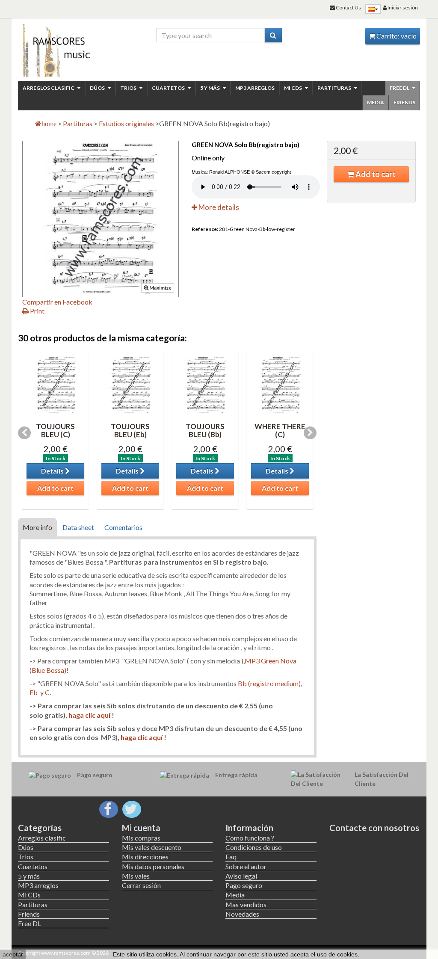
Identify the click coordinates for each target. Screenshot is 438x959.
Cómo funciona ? (249, 838)
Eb (34, 692)
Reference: (205, 229)
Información (249, 828)
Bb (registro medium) (269, 683)
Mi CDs (293, 88)
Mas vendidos (245, 904)
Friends (404, 102)
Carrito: (396, 36)
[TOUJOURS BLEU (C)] (55, 385)
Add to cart (375, 174)
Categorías (40, 828)
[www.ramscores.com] (63, 48)
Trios (128, 88)
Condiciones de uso (253, 847)
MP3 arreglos (255, 88)
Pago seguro (243, 885)
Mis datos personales (153, 866)
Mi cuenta (141, 828)
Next (310, 432)
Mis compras (141, 838)
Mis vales (136, 876)
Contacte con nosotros (374, 828)
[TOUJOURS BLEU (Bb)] (205, 385)
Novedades (242, 914)
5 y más (210, 88)
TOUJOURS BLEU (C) (55, 430)
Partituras (334, 88)
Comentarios (123, 527)
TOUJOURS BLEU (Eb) (130, 430)
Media (375, 102)
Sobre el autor (245, 866)
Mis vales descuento (151, 847)
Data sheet (78, 527)
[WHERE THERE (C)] (280, 385)
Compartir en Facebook (57, 302)
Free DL (400, 88)
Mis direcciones (145, 856)
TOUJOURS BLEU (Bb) (205, 430)
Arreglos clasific (49, 88)
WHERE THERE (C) (280, 430)
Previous (24, 432)
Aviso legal (241, 876)
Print (36, 311)
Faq (231, 856)
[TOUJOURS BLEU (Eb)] (130, 385)
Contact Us (348, 7)
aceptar (13, 954)
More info (37, 527)
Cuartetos (169, 88)
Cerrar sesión (141, 885)
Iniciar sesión (402, 7)
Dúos (98, 88)
